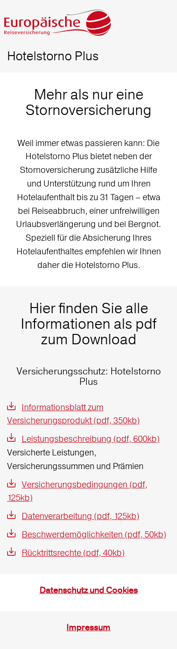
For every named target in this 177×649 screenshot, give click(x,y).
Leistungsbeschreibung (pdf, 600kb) (91, 438)
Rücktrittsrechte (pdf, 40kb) (73, 552)
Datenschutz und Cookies (89, 590)
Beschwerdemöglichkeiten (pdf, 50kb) (94, 534)
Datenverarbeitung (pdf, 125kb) (80, 516)
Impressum (88, 627)
